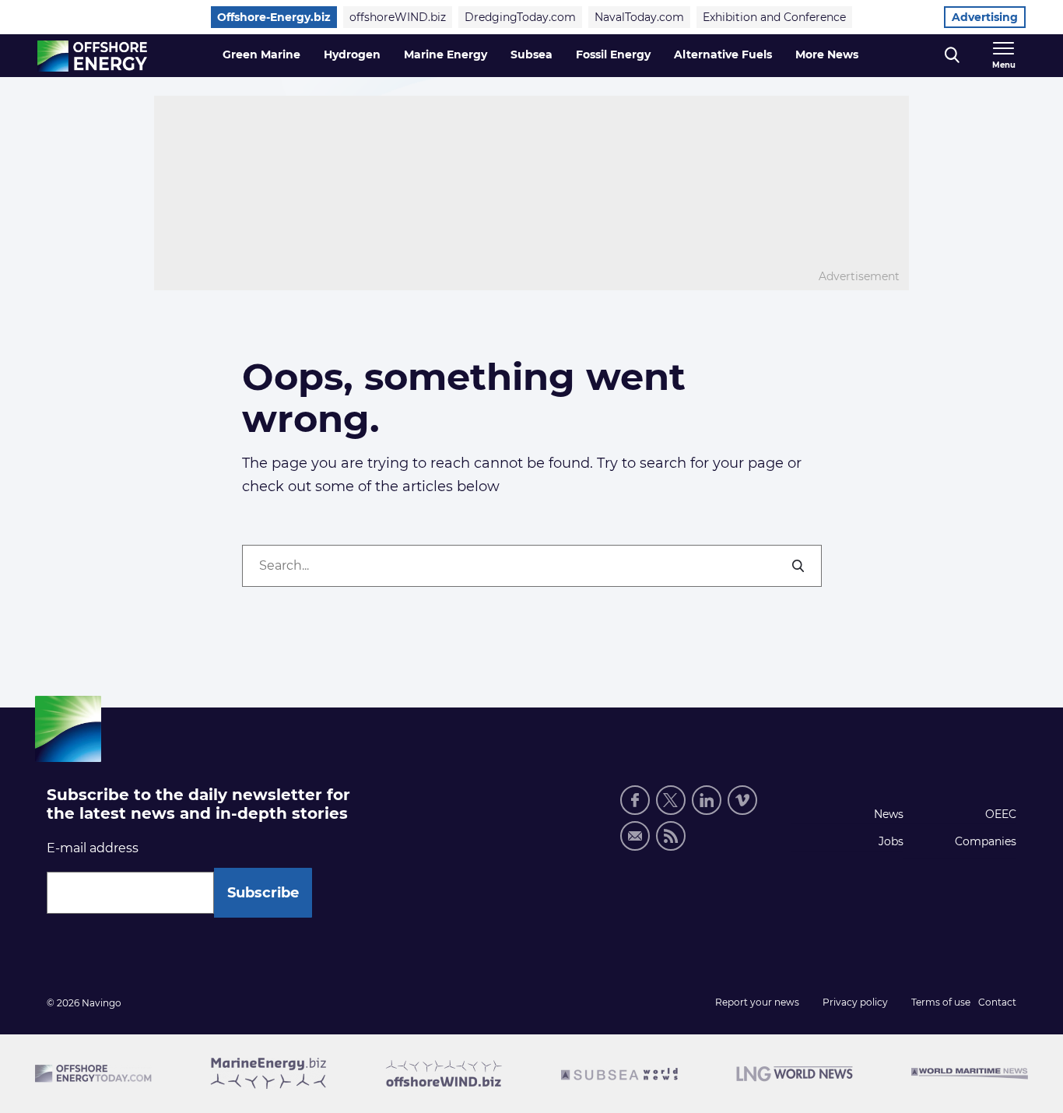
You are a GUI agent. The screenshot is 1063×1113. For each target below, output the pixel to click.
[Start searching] (799, 566)
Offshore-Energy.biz (274, 17)
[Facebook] (635, 800)
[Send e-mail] (635, 836)
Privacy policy (855, 1002)
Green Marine (261, 54)
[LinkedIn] (706, 800)
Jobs (891, 841)
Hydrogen (352, 54)
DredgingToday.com (520, 17)
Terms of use (940, 1002)
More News (826, 54)
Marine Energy (445, 54)
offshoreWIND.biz (397, 17)
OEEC (1000, 814)
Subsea (531, 54)
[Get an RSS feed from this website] (671, 836)
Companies (985, 841)
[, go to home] (92, 56)
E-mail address (93, 848)
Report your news (757, 1002)
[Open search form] (952, 55)
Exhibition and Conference (774, 17)
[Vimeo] (742, 800)
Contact (997, 1002)
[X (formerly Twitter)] (671, 800)
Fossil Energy (613, 54)
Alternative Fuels (723, 54)
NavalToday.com (639, 17)
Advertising (985, 17)
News (888, 814)
